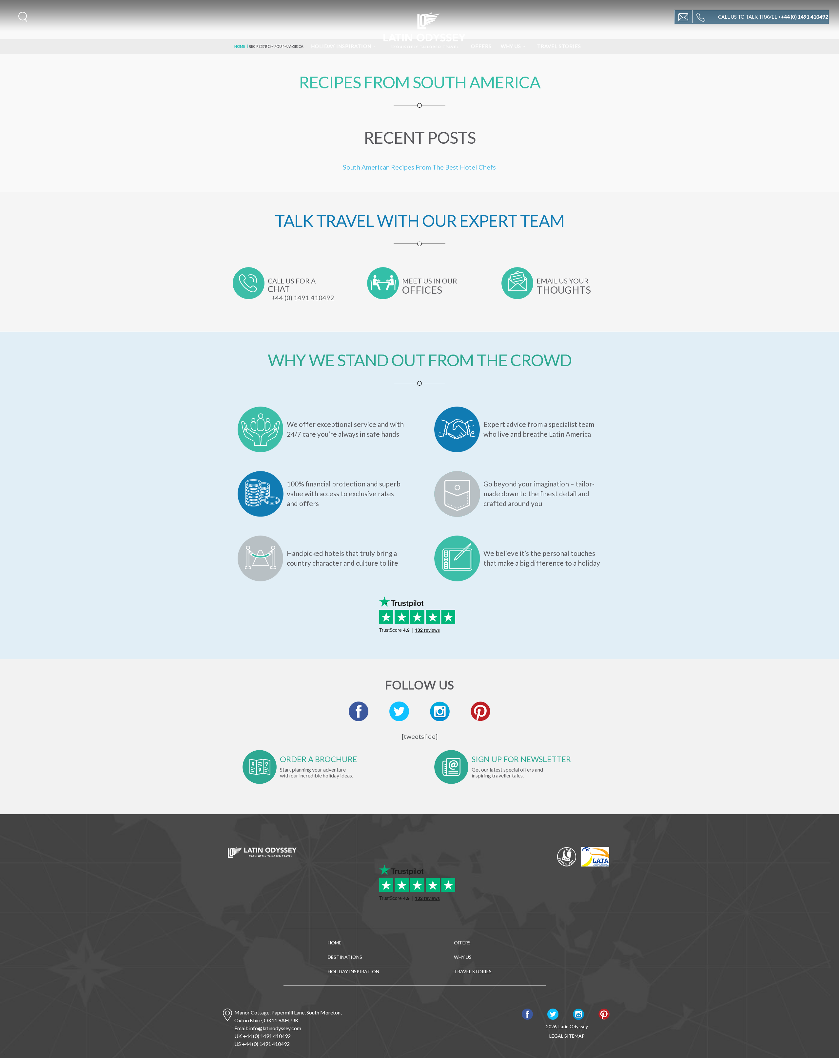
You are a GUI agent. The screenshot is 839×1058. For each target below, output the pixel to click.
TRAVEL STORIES (559, 46)
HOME (334, 942)
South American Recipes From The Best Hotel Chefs (419, 167)
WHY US (511, 46)
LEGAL (556, 1036)
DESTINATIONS (275, 46)
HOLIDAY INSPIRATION (341, 46)
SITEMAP (574, 1036)
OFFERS (481, 46)
